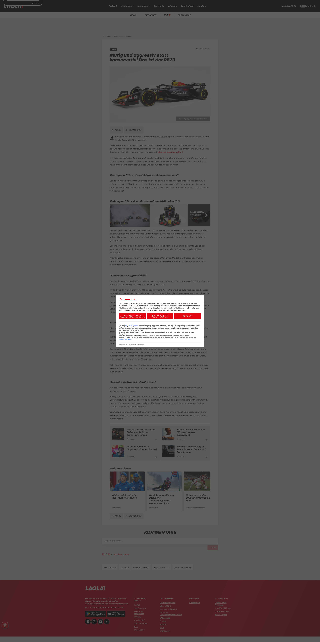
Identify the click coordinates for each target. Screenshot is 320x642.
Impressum (123, 344)
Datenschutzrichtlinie (136, 344)
